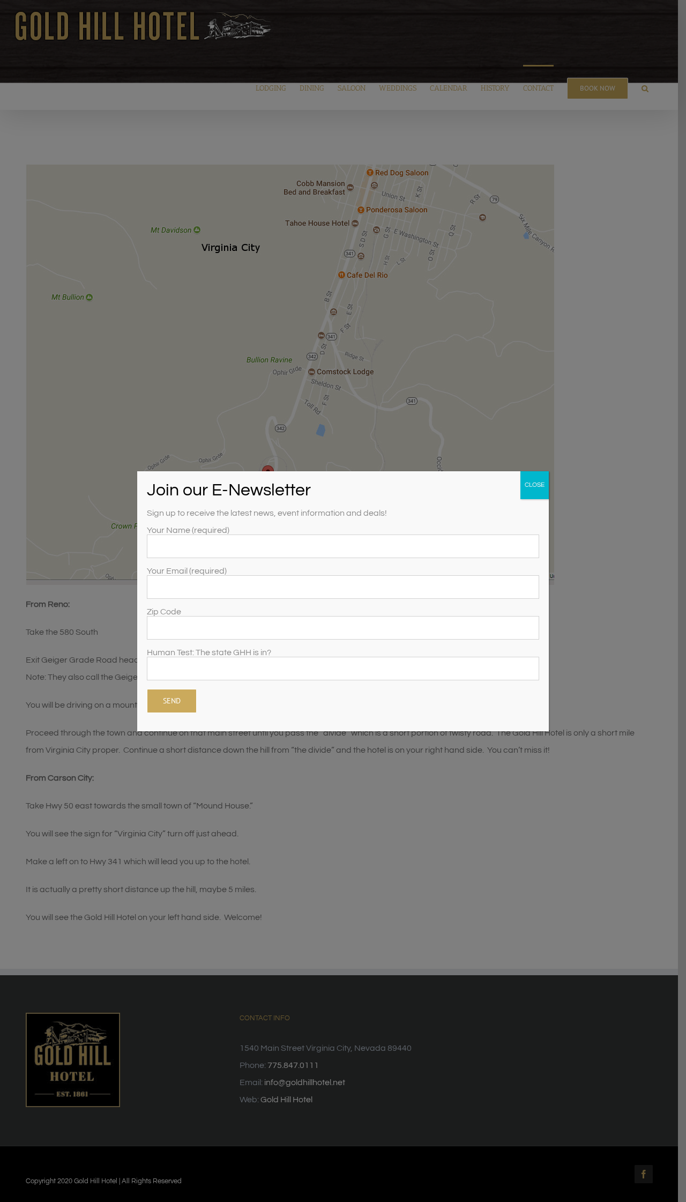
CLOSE (535, 484)
